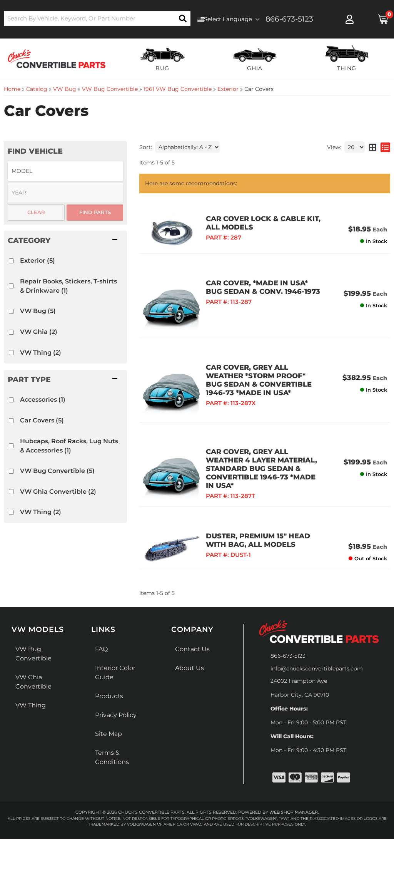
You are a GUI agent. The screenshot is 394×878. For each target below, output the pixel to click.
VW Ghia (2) (38, 331)
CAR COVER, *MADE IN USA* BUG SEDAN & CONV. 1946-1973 (263, 287)
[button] (97, 18)
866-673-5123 (288, 655)
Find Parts (95, 212)
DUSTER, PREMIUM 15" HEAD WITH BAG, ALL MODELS (258, 540)
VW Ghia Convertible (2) (58, 491)
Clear (36, 212)
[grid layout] (372, 147)
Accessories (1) (42, 399)
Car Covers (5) (42, 420)
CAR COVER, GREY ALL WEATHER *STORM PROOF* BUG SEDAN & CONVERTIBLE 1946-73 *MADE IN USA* (259, 380)
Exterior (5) (37, 260)
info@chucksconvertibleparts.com (316, 668)
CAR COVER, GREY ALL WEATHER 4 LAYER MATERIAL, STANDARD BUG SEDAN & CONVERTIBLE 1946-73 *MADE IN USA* (261, 468)
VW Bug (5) (38, 311)
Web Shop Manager (293, 812)
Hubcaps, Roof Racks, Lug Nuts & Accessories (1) (69, 445)
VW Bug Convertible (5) (57, 470)
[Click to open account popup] (350, 19)
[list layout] (385, 147)
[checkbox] (11, 260)
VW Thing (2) (40, 352)
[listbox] (65, 171)
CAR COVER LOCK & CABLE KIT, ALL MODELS (263, 222)
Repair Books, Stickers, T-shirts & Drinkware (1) (68, 286)
